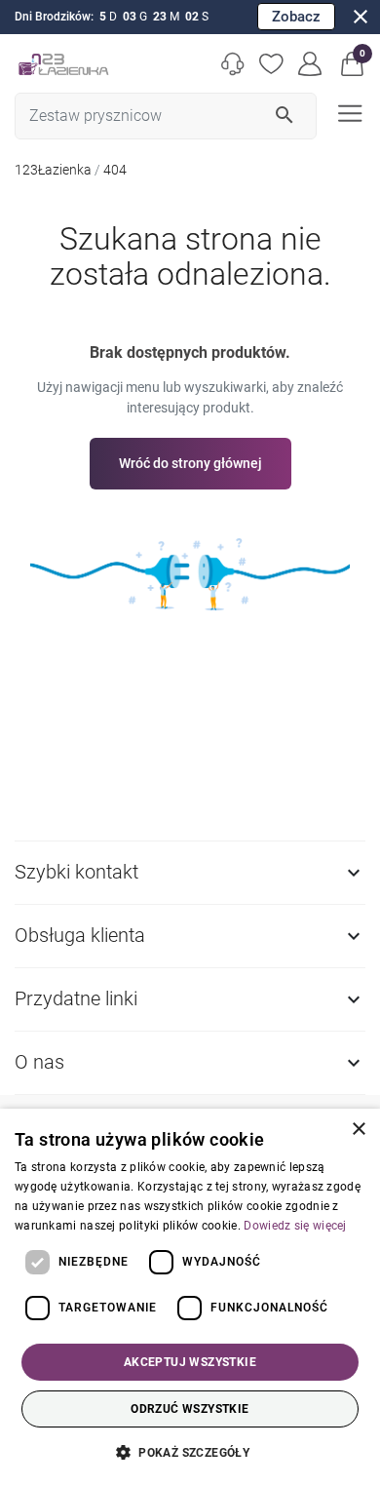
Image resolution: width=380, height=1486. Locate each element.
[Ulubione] (272, 64)
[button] (352, 64)
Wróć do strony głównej (190, 463)
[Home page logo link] (63, 64)
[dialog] (190, 1297)
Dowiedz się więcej (295, 1225)
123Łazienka (53, 169)
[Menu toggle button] (347, 112)
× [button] (358, 1129)
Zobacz (296, 16)
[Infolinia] (232, 64)
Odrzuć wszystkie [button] (189, 1409)
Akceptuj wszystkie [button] (190, 1362)
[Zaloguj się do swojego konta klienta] (310, 64)
